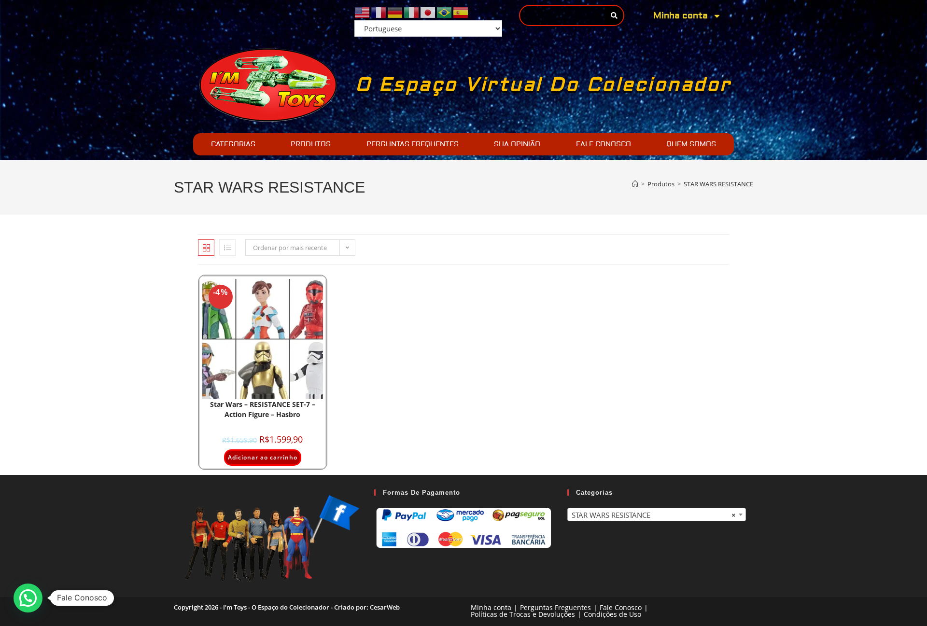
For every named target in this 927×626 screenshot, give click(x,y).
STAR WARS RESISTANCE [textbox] (654, 515)
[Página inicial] (635, 184)
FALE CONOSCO (603, 144)
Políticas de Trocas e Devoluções (523, 614)
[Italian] (412, 11)
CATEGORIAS (233, 144)
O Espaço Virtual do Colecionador (543, 85)
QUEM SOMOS (691, 144)
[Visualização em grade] (206, 247)
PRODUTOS (311, 144)
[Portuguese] (444, 11)
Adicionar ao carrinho (262, 457)
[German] (395, 11)
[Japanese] (428, 11)
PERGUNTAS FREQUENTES (412, 144)
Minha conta (680, 15)
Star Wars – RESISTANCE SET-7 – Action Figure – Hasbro (262, 409)
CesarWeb (385, 607)
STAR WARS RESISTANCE (718, 184)
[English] (362, 11)
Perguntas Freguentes (555, 607)
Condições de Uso (612, 614)
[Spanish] (461, 11)
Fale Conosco (621, 607)
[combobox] (656, 514)
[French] (379, 11)
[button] (28, 598)
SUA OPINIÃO (517, 144)
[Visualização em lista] (227, 247)
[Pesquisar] (614, 15)
